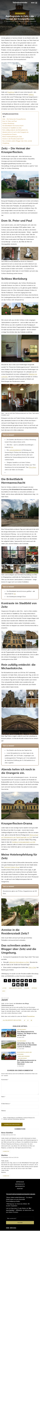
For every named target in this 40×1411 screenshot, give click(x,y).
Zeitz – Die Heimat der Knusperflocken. (14, 119)
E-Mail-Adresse (5, 1103)
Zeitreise (34, 988)
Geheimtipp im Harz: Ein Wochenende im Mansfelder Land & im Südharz (27, 1044)
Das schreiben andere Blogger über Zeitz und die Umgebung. (17, 142)
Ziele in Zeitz (32, 967)
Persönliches (31, 1016)
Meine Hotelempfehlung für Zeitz (12, 136)
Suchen (20, 1222)
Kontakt (20, 1188)
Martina (4, 1155)
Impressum (20, 1182)
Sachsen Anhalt (20, 13)
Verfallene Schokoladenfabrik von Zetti (23, 842)
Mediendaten (20, 1186)
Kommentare (33, 21)
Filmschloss (32, 467)
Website (3, 1110)
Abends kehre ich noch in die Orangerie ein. (15, 132)
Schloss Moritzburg (8, 123)
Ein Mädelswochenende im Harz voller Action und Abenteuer (26, 1062)
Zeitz (3, 991)
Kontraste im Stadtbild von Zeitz (12, 128)
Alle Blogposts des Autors (12, 1020)
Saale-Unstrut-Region (15, 988)
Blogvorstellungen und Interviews (24, 1053)
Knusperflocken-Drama (9, 134)
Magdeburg (10, 92)
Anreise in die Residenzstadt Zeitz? (13, 139)
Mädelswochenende (24, 1056)
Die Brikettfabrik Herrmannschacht (12, 125)
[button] (5, 980)
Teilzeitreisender (20, 3)
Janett (16, 21)
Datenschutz (20, 1184)
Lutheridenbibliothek (15, 450)
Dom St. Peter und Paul (9, 121)
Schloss (26, 988)
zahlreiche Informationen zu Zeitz (19, 962)
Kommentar (4, 1079)
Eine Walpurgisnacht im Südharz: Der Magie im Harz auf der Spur (27, 1033)
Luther (4, 988)
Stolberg (30, 94)
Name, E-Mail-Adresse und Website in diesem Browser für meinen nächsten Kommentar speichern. (19, 1118)
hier (12, 447)
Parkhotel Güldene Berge (11, 867)
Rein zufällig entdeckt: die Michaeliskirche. (15, 130)
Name (3, 1096)
